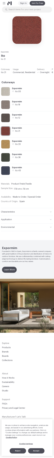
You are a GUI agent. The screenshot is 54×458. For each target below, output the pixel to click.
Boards (5, 356)
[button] (4, 3)
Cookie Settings (26, 444)
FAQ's (4, 404)
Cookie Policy (11, 437)
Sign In (23, 3)
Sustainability (8, 382)
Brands (5, 352)
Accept (36, 451)
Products (6, 348)
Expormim (5, 52)
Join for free (37, 3)
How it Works (8, 378)
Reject (18, 451)
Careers (5, 386)
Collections (7, 360)
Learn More (9, 270)
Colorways (8, 82)
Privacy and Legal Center (13, 408)
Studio (5, 391)
